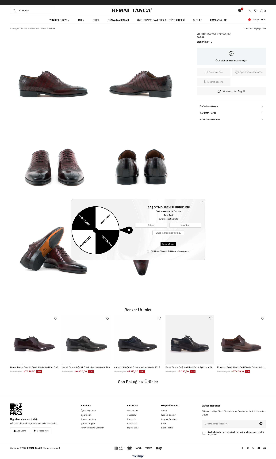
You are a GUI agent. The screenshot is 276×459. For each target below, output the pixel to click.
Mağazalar (131, 415)
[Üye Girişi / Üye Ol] (249, 10)
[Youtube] (258, 448)
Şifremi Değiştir (88, 423)
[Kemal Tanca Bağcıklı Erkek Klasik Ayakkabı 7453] (189, 339)
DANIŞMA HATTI (208, 113)
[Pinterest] (264, 448)
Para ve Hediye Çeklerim (92, 428)
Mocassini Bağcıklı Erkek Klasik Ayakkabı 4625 (137, 367)
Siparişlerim (86, 415)
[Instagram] (253, 448)
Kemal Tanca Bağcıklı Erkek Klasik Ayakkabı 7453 (189, 367)
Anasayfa (131, 419)
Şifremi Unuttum (88, 419)
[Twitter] (248, 448)
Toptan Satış (132, 428)
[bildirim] (239, 10)
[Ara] (14, 10)
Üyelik (164, 410)
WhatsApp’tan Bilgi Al (234, 91)
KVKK (163, 423)
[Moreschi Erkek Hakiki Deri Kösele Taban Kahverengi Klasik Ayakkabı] (241, 339)
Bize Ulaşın (132, 423)
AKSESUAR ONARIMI (210, 119)
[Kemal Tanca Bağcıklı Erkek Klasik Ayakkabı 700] (34, 339)
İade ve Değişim (168, 415)
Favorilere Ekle (55, 318)
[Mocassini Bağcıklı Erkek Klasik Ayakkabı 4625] (138, 339)
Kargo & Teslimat (169, 419)
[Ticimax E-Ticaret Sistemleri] (138, 456)
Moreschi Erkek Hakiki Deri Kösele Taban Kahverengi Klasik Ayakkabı (241, 367)
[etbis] (16, 409)
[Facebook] (242, 448)
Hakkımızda (132, 410)
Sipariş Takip (167, 428)
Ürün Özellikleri (209, 106)
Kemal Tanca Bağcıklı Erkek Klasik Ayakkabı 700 (34, 367)
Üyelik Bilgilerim (88, 410)
